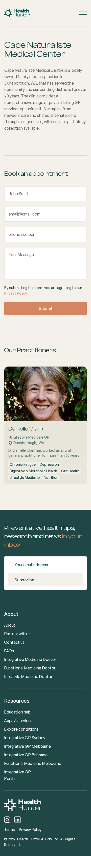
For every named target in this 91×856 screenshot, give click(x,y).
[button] (83, 13)
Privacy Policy (15, 293)
